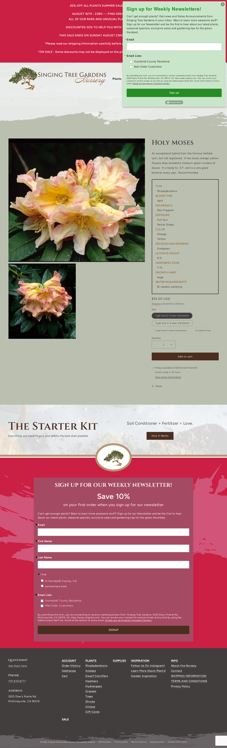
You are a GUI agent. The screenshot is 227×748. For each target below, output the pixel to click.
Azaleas (90, 670)
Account (69, 660)
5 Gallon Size (204, 331)
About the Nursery (184, 665)
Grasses (90, 691)
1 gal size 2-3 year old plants (172, 315)
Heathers (91, 681)
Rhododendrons (96, 665)
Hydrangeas (93, 686)
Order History (71, 665)
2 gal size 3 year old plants (172, 331)
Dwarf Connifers (96, 676)
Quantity (156, 338)
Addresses (69, 670)
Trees (89, 696)
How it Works (160, 435)
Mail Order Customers (59, 605)
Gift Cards (92, 711)
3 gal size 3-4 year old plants (172, 323)
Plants (90, 660)
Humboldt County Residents (63, 600)
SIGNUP (113, 629)
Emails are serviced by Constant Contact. (128, 620)
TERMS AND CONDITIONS (189, 681)
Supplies (119, 660)
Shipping (156, 303)
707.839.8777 (17, 681)
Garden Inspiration (144, 676)
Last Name (45, 557)
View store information (168, 377)
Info (174, 660)
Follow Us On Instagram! (148, 665)
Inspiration (140, 660)
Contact (176, 670)
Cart (65, 676)
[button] (118, 79)
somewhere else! (56, 586)
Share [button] (159, 386)
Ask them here (17, 665)
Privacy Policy (180, 686)
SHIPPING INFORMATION (188, 676)
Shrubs (90, 701)
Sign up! (174, 92)
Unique (90, 706)
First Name (45, 541)
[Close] (223, 4)
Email (41, 525)
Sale (65, 719)
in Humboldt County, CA (61, 581)
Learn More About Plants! (148, 670)
